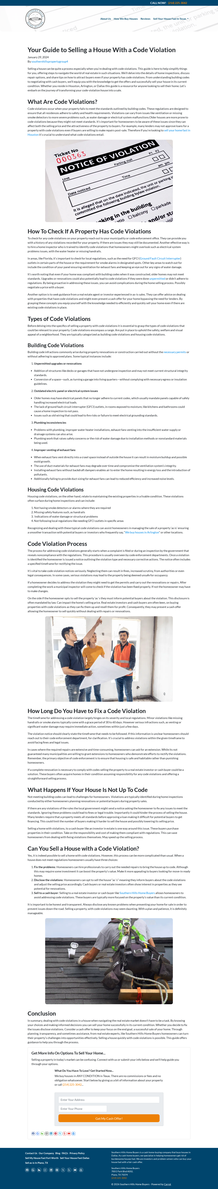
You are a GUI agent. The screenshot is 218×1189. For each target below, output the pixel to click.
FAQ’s (65, 1153)
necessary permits (175, 352)
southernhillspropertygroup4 (49, 61)
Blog (57, 1153)
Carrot (167, 1184)
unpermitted (157, 278)
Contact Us (31, 1153)
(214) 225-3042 (72, 1084)
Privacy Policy (77, 1153)
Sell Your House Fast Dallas (74, 1158)
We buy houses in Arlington (142, 532)
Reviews (145, 18)
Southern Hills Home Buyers (137, 893)
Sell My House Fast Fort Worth (42, 1158)
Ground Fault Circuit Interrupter (160, 258)
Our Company (46, 1153)
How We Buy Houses (126, 18)
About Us (105, 18)
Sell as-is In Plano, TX (36, 1162)
